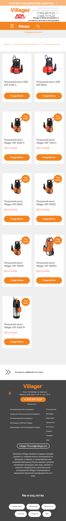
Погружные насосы (51, 44)
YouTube (20, 514)
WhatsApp (33, 506)
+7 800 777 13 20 (46, 16)
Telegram (34, 514)
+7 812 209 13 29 (46, 13)
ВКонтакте (48, 506)
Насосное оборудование (26, 44)
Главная (6, 44)
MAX (47, 514)
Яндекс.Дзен (17, 506)
